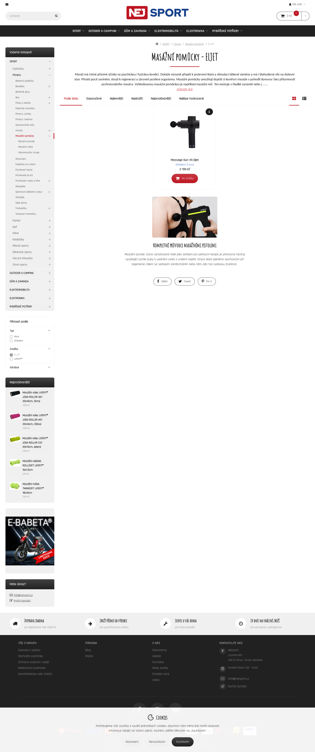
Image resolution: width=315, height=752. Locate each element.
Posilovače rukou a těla (27, 180)
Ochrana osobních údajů (33, 662)
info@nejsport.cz (23, 595)
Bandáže (19, 86)
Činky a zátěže (23, 103)
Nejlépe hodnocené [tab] (191, 98)
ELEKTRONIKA (195, 31)
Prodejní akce (160, 674)
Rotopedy (20, 186)
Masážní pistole (26, 141)
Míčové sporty (21, 246)
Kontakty (158, 662)
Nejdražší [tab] (137, 98)
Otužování (20, 159)
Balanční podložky (24, 81)
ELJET (17, 354)
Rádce (89, 656)
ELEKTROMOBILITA (166, 31)
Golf (15, 227)
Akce (16, 336)
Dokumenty (159, 650)
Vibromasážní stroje (28, 152)
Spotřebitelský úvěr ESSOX (35, 674)
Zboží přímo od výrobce (113, 620)
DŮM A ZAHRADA (135, 31)
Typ (12, 331)
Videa (156, 680)
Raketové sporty (22, 252)
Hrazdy (19, 130)
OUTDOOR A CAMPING (102, 31)
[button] (305, 16)
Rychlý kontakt (22, 601)
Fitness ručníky (23, 114)
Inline (16, 233)
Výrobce (14, 367)
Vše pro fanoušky (23, 258)
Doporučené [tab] (94, 98)
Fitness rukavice (23, 119)
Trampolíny (21, 208)
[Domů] (157, 12)
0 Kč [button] (294, 16)
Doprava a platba (29, 650)
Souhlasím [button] (182, 742)
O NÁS (156, 643)
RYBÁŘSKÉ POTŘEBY (225, 31)
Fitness (17, 75)
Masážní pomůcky (24, 136)
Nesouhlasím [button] (157, 742)
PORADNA (91, 643)
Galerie (156, 656)
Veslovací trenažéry (25, 214)
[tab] (294, 99)
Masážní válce (25, 147)
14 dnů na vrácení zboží (264, 620)
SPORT (77, 31)
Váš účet (297, 4)
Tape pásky (21, 202)
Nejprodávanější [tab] (161, 98)
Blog (88, 650)
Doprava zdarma (34, 620)
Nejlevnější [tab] (116, 98)
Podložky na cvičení (25, 164)
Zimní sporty (20, 265)
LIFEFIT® (18, 359)
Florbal (16, 220)
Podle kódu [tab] (71, 98)
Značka (14, 349)
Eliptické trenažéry (25, 108)
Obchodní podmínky (30, 656)
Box (17, 97)
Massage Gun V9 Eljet (185, 160)
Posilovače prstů (24, 175)
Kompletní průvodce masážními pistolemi (184, 245)
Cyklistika (18, 69)
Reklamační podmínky (32, 668)
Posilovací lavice (23, 169)
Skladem (18, 340)
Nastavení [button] (132, 742)
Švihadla (19, 197)
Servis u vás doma (186, 620)
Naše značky (160, 668)
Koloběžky (18, 239)
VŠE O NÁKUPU (27, 643)
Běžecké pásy (22, 91)
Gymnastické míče (24, 125)
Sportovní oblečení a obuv (28, 192)
